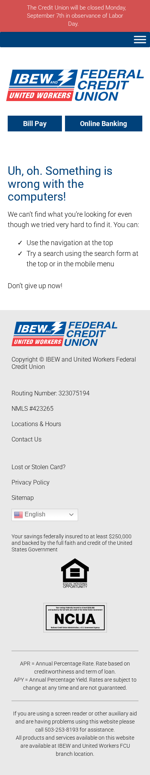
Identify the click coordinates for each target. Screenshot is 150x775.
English (34, 514)
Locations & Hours (36, 424)
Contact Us (27, 439)
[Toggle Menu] (140, 39)
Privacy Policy (31, 482)
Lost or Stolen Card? (38, 467)
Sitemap (23, 497)
